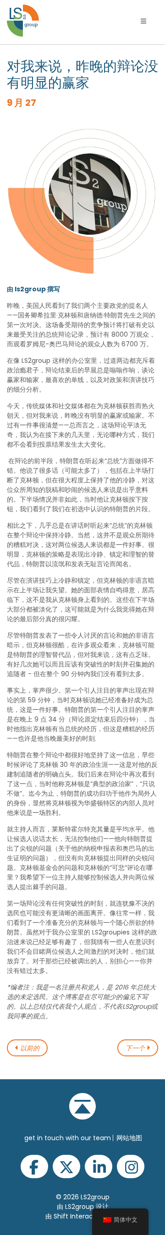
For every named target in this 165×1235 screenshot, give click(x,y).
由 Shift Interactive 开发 (82, 1216)
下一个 (136, 1048)
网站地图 (129, 1137)
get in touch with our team (67, 1137)
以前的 (28, 1048)
